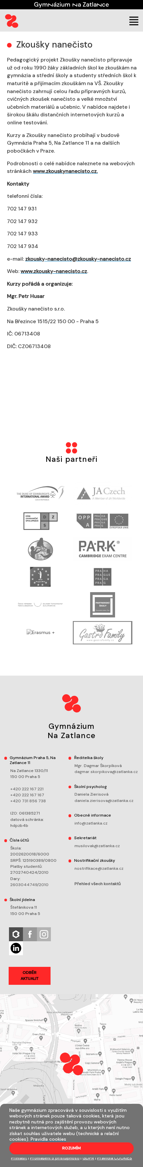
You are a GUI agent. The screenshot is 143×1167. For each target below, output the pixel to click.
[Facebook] (30, 934)
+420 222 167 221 (27, 789)
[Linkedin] (16, 948)
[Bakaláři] (16, 934)
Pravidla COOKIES (114, 1158)
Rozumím (71, 1148)
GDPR (88, 1158)
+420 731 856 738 (28, 801)
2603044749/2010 (29, 884)
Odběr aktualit (30, 975)
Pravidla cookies (48, 1139)
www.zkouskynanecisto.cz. (65, 171)
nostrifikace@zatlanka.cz (98, 868)
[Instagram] (44, 934)
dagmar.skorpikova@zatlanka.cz (106, 771)
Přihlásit (19, 1158)
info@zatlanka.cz (90, 823)
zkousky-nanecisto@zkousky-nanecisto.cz (78, 258)
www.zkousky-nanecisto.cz (54, 271)
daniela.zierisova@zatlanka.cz (103, 800)
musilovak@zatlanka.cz (97, 845)
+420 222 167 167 (27, 795)
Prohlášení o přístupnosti (54, 1158)
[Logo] (12, 21)
